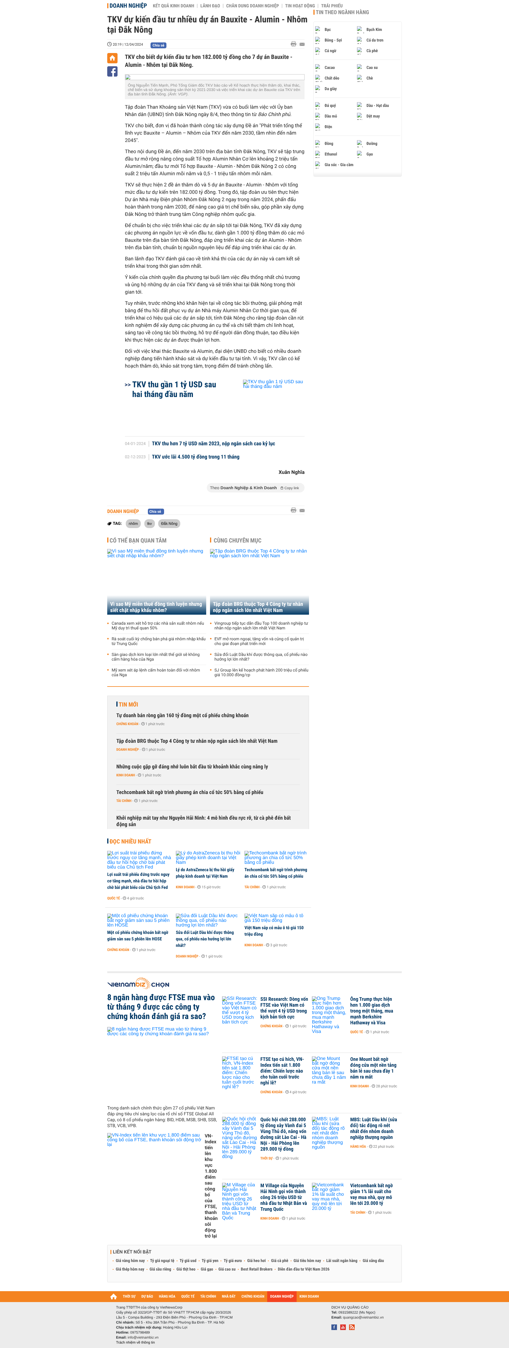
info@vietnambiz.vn (143, 1337)
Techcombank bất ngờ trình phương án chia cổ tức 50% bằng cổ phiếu (189, 792)
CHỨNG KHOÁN (253, 1296)
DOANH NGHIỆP (281, 1296)
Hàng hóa (358, 1146)
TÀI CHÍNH (208, 1296)
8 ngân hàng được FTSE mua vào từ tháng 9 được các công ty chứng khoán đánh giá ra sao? (161, 1007)
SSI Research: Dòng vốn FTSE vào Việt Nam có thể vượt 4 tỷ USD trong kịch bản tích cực (284, 1008)
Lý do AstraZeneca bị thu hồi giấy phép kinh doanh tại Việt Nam (205, 873)
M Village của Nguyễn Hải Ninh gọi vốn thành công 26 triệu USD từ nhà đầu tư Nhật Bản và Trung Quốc (283, 1197)
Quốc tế (113, 898)
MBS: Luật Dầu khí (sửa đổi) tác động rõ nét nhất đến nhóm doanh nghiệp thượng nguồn (373, 1128)
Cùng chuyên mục (238, 540)
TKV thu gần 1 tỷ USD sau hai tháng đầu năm (174, 389)
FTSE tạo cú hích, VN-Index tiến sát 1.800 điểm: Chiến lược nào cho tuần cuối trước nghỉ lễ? (282, 1071)
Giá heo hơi (256, 1261)
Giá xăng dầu (373, 1261)
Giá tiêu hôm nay (307, 1261)
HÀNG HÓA (167, 1296)
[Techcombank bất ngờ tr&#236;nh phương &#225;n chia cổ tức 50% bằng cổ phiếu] (276, 858)
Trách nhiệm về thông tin (135, 1342)
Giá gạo (207, 1269)
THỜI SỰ (129, 1296)
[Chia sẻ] (112, 71)
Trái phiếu (332, 6)
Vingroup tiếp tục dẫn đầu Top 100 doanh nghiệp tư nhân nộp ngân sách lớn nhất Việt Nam (261, 626)
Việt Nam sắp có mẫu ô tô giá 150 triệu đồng (274, 931)
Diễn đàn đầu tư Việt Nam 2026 (303, 1269)
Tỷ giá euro (233, 1261)
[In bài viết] (295, 44)
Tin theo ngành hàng (342, 12)
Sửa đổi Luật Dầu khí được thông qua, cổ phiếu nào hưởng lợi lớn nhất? (261, 657)
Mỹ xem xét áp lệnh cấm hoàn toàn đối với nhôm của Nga (156, 672)
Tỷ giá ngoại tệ (162, 1261)
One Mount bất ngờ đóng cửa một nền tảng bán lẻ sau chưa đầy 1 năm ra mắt (373, 1068)
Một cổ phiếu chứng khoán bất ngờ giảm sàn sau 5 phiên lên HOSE (137, 936)
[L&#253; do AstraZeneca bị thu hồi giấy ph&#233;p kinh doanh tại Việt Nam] (208, 858)
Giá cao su (227, 1269)
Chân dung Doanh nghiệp (252, 6)
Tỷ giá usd (188, 1261)
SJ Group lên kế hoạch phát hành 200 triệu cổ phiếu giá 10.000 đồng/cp (261, 672)
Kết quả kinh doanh (173, 6)
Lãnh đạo (210, 6)
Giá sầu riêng (160, 1269)
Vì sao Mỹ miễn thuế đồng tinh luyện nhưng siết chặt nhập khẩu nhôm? (156, 607)
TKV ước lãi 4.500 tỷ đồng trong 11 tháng (195, 457)
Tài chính (123, 801)
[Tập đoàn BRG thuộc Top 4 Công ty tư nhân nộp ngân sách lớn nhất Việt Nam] (259, 582)
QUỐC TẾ (187, 1296)
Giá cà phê (279, 1261)
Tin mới (128, 704)
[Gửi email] (302, 44)
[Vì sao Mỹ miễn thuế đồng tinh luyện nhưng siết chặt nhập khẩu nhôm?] (156, 582)
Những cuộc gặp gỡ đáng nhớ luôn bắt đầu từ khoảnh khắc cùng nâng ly (192, 767)
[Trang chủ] (112, 58)
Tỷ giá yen (210, 1261)
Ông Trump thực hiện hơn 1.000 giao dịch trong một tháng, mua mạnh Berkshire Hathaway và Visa (371, 1011)
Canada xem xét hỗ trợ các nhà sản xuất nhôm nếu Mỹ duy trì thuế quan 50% (158, 626)
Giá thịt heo (185, 1269)
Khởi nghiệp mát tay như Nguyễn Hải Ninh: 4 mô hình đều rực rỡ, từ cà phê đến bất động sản (203, 821)
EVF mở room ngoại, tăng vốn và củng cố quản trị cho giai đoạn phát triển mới (259, 641)
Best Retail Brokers (257, 1269)
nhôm (133, 523)
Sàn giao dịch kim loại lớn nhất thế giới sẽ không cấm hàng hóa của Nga (156, 657)
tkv (149, 523)
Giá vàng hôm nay (130, 1261)
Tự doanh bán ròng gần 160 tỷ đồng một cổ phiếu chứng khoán (182, 715)
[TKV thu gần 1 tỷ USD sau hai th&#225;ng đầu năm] (267, 405)
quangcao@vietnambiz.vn (363, 1317)
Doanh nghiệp (128, 5)
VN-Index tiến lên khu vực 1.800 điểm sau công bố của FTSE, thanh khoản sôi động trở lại (211, 1186)
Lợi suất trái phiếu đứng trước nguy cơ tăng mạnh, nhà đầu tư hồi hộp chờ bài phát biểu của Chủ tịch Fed (138, 881)
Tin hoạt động (300, 6)
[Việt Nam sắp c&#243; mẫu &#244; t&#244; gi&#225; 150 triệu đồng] (276, 918)
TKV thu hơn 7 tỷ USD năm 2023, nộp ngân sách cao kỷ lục (213, 444)
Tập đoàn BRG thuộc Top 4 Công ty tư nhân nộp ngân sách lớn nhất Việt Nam (258, 607)
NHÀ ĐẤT (228, 1296)
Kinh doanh (125, 775)
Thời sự (266, 1158)
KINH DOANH (309, 1296)
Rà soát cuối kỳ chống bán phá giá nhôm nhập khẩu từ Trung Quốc (159, 641)
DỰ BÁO (147, 1296)
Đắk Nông (169, 523)
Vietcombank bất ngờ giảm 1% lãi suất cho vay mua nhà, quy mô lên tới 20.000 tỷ (371, 1194)
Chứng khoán (127, 724)
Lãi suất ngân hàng (341, 1261)
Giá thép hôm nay (130, 1269)
